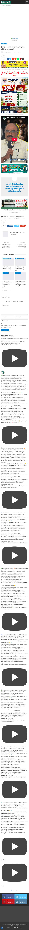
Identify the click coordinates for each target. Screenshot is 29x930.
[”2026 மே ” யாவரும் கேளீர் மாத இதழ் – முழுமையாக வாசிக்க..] (8, 262)
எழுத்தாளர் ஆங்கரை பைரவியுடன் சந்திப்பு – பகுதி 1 (22, 246)
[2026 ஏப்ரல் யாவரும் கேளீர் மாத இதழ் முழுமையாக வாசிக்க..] (20, 262)
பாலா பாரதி (3, 219)
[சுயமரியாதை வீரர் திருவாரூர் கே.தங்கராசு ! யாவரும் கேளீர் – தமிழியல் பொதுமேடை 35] (8, 276)
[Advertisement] (14, 21)
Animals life (6, 216)
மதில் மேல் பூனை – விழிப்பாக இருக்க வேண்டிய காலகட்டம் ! (7, 246)
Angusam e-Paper (6, 258)
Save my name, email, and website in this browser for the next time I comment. (14, 326)
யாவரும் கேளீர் (4, 43)
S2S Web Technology (18, 927)
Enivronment (12, 216)
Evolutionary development (20, 216)
